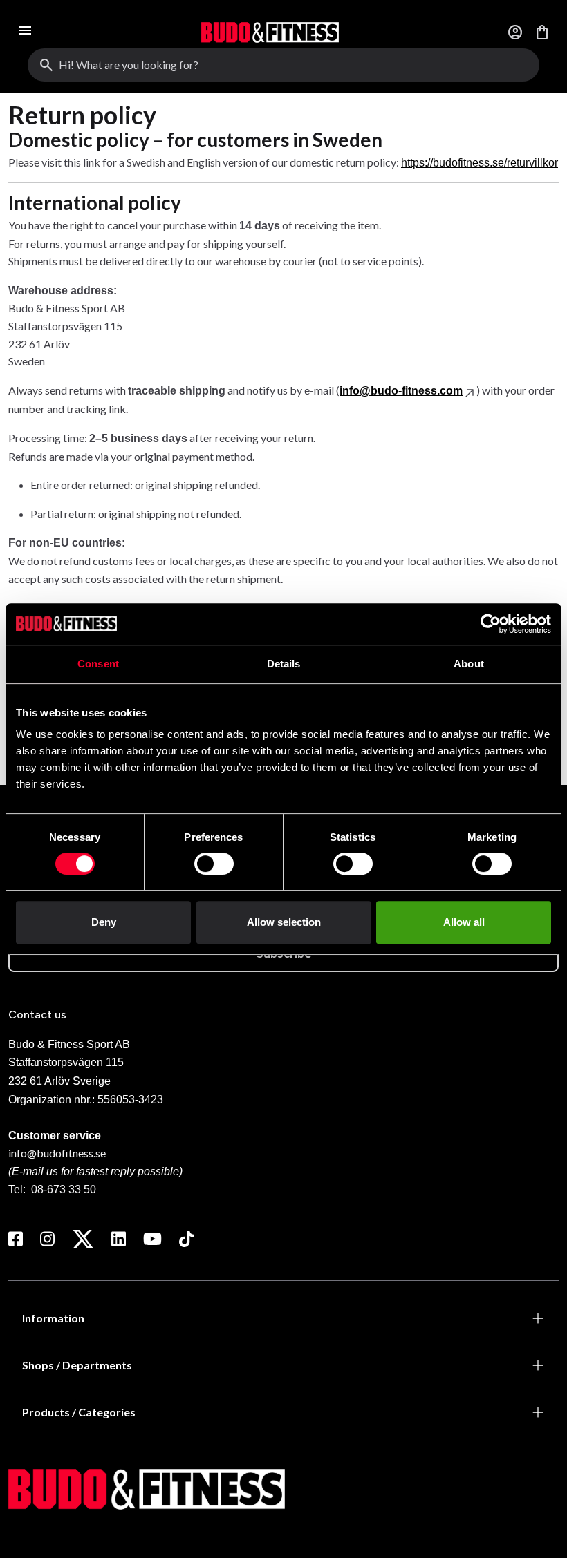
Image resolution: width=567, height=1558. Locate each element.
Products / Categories (79, 1411)
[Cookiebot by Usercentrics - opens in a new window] (490, 624)
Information (53, 1317)
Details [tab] (284, 663)
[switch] (214, 864)
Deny (103, 922)
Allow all (464, 922)
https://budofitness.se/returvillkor (479, 163)
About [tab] (469, 663)
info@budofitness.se (57, 1152)
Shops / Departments (77, 1364)
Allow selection (284, 922)
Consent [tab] (98, 663)
